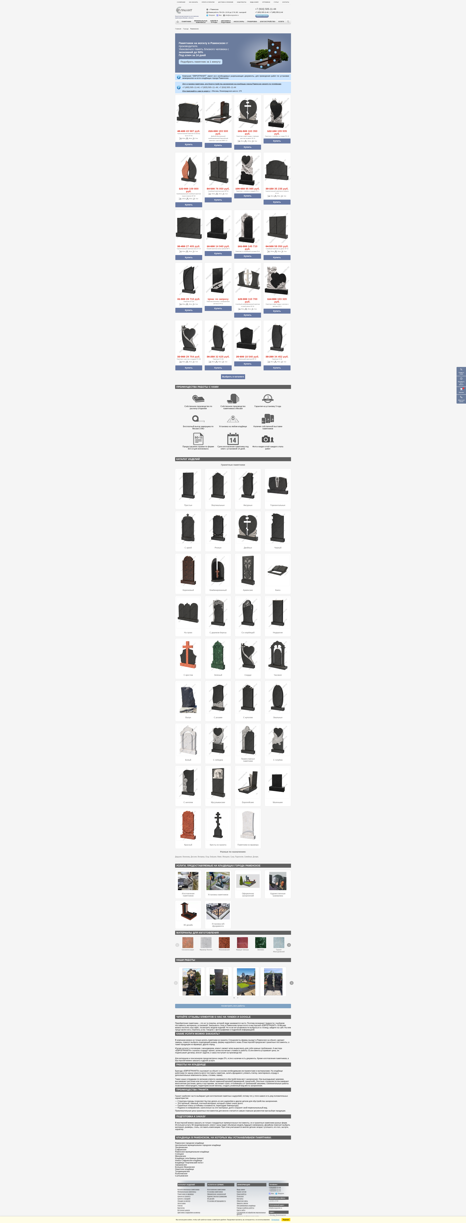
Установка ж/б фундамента (218, 925)
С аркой (188, 548)
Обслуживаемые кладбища (246, 1206)
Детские (194, 856)
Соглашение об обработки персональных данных (251, 1213)
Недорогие (278, 633)
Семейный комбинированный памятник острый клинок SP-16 (247, 305)
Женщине (225, 856)
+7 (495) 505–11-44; (191, 87)
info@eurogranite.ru (232, 15)
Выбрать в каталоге (233, 376)
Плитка (180, 1206)
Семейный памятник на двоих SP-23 (277, 248)
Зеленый (218, 675)
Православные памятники (248, 760)
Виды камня (254, 2)
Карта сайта (241, 1210)
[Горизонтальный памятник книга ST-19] (188, 227)
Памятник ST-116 (188, 301)
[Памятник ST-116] (188, 280)
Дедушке (178, 856)
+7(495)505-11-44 (275, 1189)
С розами (218, 717)
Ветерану (201, 856)
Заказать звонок (262, 16)
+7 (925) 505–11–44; (209, 87)
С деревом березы (218, 633)
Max (220, 15)
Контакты (285, 2)
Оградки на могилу (184, 1201)
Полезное (240, 1196)
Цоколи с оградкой (184, 1199)
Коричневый (188, 590)
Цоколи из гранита (184, 1196)
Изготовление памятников (188, 895)
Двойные (248, 548)
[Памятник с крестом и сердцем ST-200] (188, 337)
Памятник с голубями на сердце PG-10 (277, 136)
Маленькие (278, 802)
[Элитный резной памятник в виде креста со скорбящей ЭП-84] (192, 981)
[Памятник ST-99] (277, 337)
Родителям (239, 856)
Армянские (248, 590)
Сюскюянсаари (188, 950)
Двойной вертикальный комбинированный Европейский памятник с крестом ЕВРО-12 (218, 138)
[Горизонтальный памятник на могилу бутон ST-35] (188, 112)
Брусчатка (181, 1208)
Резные (218, 548)
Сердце (248, 675)
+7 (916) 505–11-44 (227, 87)
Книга (277, 590)
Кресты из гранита (218, 845)
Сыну (232, 856)
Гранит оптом (241, 1192)
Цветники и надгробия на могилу (189, 1212)
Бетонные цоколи (184, 1210)
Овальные (278, 717)
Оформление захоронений (248, 895)
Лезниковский (224, 950)
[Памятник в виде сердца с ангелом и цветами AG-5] (277, 280)
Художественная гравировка (277, 895)
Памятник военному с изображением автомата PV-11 (218, 302)
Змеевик (260, 950)
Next (287, 943)
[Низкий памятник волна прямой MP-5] (218, 227)
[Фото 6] (219, 981)
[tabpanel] (192, 982)
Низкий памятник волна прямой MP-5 (218, 248)
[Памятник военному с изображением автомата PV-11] (218, 280)
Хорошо (286, 1220)
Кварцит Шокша (242, 950)
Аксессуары (182, 1203)
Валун (188, 717)
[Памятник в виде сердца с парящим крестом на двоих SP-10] (247, 112)
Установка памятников (218, 895)
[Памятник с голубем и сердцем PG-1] (247, 170)
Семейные (248, 856)
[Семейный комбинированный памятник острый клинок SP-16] (247, 280)
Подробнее (275, 1220)
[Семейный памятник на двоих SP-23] (277, 227)
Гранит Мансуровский (279, 951)
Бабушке (213, 856)
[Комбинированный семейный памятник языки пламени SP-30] (188, 170)
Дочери (255, 856)
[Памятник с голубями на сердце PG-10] (277, 112)
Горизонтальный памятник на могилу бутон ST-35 (188, 134)
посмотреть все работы (233, 1006)
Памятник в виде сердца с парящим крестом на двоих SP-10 (247, 137)
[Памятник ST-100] (218, 337)
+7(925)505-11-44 (275, 1191)
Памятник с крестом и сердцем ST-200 (189, 359)
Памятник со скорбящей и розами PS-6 (247, 251)
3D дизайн (188, 925)
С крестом (188, 675)
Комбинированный (218, 590)
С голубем (278, 760)
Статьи (276, 2)
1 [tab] (234, 997)
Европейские (248, 802)
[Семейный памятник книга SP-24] (218, 170)
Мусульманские (218, 802)
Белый (188, 760)
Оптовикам (266, 2)
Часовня (278, 675)
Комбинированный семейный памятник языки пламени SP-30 (189, 195)
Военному (186, 856)
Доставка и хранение (225, 2)
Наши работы (241, 2)
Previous (178, 943)
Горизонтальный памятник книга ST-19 (189, 248)
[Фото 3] (273, 981)
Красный (188, 845)
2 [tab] (237, 997)
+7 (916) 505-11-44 (265, 9)
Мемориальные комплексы (187, 1192)
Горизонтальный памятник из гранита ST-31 (277, 192)
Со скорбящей (247, 633)
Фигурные (247, 505)
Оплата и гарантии (208, 2)
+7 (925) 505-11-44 (261, 12)
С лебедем (218, 760)
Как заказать (193, 2)
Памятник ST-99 (277, 359)
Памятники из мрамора (247, 845)
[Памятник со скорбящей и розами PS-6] (247, 227)
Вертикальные (218, 505)
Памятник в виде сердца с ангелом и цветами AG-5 (277, 305)
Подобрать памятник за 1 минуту (201, 61)
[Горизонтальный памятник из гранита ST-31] (277, 170)
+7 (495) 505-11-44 (276, 12)
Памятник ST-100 (218, 359)
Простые (188, 505)
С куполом (248, 717)
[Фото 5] (246, 981)
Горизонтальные (277, 505)
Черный (277, 548)
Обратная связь (242, 1201)
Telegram (212, 15)
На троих (188, 633)
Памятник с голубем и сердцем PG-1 (247, 191)
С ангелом (188, 802)
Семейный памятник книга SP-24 (218, 191)
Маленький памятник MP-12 (247, 359)
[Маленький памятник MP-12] (247, 337)
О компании (181, 2)
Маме (219, 856)
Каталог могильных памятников (188, 1189)
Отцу (207, 856)
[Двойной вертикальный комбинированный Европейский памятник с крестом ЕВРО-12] (218, 112)
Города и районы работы (245, 1208)
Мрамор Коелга (206, 950)
